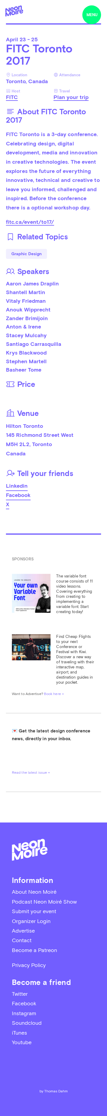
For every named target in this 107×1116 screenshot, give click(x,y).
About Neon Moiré (34, 892)
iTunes (19, 1033)
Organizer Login (31, 921)
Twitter (20, 994)
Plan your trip (71, 97)
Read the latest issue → (31, 772)
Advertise (23, 931)
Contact (22, 940)
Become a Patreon (34, 950)
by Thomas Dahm (54, 1091)
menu (91, 15)
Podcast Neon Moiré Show (44, 901)
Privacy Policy (29, 965)
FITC (12, 97)
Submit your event (34, 911)
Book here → (54, 694)
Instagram (24, 1013)
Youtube (22, 1042)
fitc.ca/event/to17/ (30, 222)
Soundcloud (27, 1023)
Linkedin (17, 486)
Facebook (18, 495)
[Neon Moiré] (14, 10)
